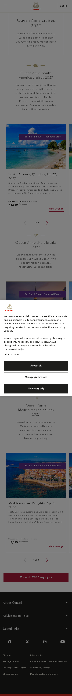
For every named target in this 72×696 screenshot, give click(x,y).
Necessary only (36, 388)
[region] (36, 348)
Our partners (12, 354)
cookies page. (16, 349)
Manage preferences (36, 377)
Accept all (36, 365)
